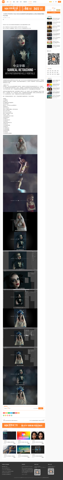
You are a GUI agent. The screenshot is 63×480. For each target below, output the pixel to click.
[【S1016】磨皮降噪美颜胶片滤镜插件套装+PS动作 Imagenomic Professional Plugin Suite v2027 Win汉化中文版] (49, 34)
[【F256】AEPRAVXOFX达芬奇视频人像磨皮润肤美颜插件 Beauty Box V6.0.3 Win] (37, 436)
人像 (50, 70)
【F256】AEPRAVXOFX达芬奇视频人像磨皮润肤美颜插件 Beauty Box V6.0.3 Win (37, 442)
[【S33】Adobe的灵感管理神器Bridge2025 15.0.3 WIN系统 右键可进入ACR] (49, 30)
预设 (14, 1)
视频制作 (58, 74)
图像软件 (5, 440)
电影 (50, 74)
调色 (52, 70)
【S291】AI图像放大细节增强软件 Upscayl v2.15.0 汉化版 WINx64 (9, 442)
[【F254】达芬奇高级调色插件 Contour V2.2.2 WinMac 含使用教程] (23, 449)
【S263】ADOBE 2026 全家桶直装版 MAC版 (23, 442)
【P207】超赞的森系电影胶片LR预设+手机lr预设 (36, 420)
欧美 (52, 74)
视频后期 (25, 1)
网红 (52, 72)
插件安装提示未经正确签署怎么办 (6, 472)
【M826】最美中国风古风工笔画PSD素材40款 (10, 420)
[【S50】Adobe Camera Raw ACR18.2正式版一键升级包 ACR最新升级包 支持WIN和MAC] (49, 19)
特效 (48, 72)
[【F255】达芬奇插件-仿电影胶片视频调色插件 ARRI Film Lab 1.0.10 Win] (9, 449)
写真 (50, 72)
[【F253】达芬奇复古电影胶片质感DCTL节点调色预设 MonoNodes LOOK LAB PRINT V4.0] (37, 449)
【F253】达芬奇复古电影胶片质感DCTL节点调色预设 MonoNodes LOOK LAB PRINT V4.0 (37, 456)
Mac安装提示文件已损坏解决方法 (6, 474)
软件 (21, 1)
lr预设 (55, 70)
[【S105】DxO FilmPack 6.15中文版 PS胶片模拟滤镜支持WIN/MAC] (49, 46)
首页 (7, 1)
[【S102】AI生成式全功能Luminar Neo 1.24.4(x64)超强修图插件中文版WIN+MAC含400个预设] (49, 23)
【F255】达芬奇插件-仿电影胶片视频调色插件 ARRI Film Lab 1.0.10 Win (9, 456)
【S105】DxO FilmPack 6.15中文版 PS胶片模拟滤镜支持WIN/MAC (56, 46)
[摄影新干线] (3, 1)
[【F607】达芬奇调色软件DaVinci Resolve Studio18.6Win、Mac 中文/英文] (49, 38)
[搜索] (53, 2)
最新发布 (34, 440)
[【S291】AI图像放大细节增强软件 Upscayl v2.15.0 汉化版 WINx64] (9, 436)
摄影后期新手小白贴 (4, 466)
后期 (48, 70)
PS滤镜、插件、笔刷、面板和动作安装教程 (7, 471)
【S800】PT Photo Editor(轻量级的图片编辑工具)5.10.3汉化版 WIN (56, 42)
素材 (17, 1)
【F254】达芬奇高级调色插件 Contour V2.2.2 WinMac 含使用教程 (23, 456)
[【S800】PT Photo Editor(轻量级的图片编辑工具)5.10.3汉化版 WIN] (49, 42)
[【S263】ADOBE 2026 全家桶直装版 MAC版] (23, 436)
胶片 (55, 72)
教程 (10, 1)
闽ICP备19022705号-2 (46, 477)
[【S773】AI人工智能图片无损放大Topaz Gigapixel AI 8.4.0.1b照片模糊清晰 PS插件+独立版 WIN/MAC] (49, 27)
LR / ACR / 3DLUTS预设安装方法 (6, 469)
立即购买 (40, 408)
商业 (57, 70)
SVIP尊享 (30, 1)
